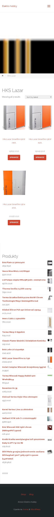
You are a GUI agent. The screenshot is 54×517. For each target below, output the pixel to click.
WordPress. (36, 509)
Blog (31, 494)
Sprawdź (14, 157)
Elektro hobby (9, 6)
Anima (25, 509)
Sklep (23, 494)
